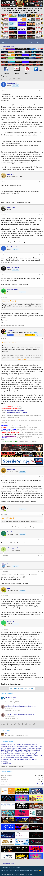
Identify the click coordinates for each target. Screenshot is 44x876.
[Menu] (2, 41)
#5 (42, 274)
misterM (10, 746)
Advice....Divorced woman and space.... (20, 706)
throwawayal (4, 759)
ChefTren (3, 750)
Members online (7, 741)
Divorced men (10, 698)
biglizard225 (17, 746)
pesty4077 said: (7, 518)
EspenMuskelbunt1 (29, 757)
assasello (4, 754)
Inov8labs (17, 754)
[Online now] (5, 293)
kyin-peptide (7, 748)
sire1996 (26, 754)
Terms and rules (14, 870)
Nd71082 (22, 755)
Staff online (5, 730)
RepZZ (13, 755)
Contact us (4, 870)
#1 (42, 90)
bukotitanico (22, 752)
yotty (22, 754)
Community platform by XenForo (16, 874)
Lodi (15, 744)
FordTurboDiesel (10, 708)
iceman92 (36, 755)
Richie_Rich (33, 754)
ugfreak (25, 759)
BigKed (20, 759)
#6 (42, 297)
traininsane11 (5, 744)
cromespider (4, 761)
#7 (42, 339)
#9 (42, 514)
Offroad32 (10, 754)
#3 (42, 215)
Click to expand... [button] (22, 359)
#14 (42, 629)
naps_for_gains (5, 755)
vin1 (4, 757)
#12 (42, 571)
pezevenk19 (18, 750)
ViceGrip (29, 752)
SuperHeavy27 (7, 79)
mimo (11, 744)
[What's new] (37, 42)
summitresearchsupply (12, 757)
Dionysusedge (13, 759)
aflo (21, 757)
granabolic (4, 746)
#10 (42, 539)
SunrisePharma (16, 748)
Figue (17, 755)
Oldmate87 (10, 750)
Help (31, 870)
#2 (42, 181)
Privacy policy (24, 870)
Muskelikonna (31, 750)
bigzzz (24, 750)
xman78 (38, 748)
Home (36, 870)
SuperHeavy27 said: (8, 301)
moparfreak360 (9, 700)
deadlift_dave (25, 746)
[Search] (42, 42)
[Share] (39, 91)
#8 (42, 476)
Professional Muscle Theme (11, 867)
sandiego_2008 (13, 752)
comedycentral (31, 748)
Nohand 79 (35, 744)
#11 (42, 555)
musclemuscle (33, 759)
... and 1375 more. (6, 763)
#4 (42, 254)
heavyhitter (29, 755)
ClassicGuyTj (34, 746)
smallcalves (27, 744)
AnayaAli (40, 784)
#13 (42, 596)
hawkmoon (20, 744)
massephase (36, 752)
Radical (24, 748)
